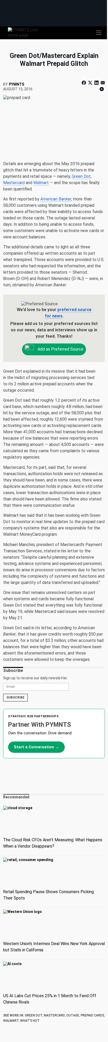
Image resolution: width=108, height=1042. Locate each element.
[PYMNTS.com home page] (26, 32)
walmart (11, 1021)
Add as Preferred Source (59, 349)
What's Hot (30, 1021)
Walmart (41, 182)
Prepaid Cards (92, 1015)
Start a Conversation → (36, 747)
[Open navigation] (98, 32)
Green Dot (81, 176)
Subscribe (15, 697)
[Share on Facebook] (84, 82)
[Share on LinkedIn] (96, 82)
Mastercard (14, 182)
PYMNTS (16, 84)
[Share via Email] (102, 82)
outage (72, 1015)
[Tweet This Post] (90, 82)
